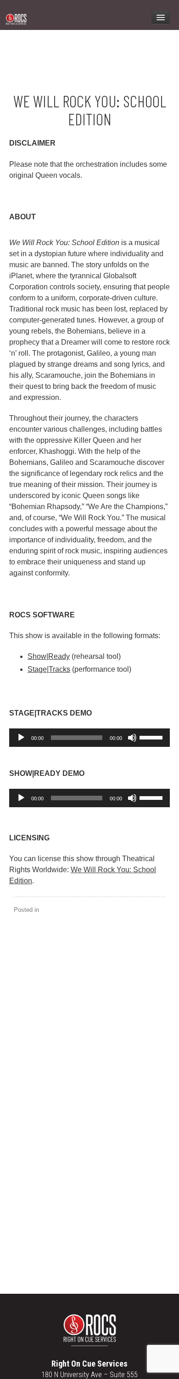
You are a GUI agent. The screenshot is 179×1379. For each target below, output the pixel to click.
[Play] (21, 737)
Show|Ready (49, 656)
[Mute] (132, 737)
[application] (89, 737)
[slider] (152, 736)
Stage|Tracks (49, 669)
